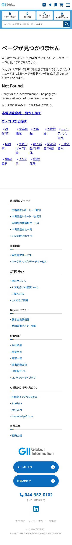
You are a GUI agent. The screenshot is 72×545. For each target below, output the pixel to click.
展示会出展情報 (21, 319)
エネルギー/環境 (21, 148)
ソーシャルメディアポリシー (36, 529)
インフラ (21, 161)
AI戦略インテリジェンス (24, 396)
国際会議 (17, 435)
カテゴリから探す (14, 121)
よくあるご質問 (20, 300)
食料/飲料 (7, 161)
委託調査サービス (21, 255)
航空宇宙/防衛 (50, 146)
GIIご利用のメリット (22, 235)
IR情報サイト (19, 371)
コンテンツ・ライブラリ (23, 377)
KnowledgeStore (22, 416)
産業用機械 (22, 131)
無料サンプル (19, 280)
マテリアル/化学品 (63, 133)
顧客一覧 (17, 358)
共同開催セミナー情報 (24, 325)
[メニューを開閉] (68, 5)
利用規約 (52, 520)
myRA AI (17, 409)
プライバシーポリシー (37, 520)
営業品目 (17, 351)
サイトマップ (20, 520)
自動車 (6, 146)
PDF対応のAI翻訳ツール (25, 287)
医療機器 (50, 131)
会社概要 (17, 345)
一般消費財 (64, 146)
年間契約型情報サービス (25, 222)
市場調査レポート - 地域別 (26, 216)
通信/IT (5, 131)
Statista (17, 403)
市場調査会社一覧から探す (21, 112)
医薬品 (34, 131)
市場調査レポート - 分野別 (26, 210)
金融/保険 (35, 161)
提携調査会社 (19, 364)
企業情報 (15, 336)
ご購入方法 (18, 293)
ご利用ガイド (17, 271)
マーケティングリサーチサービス (29, 261)
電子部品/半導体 (36, 148)
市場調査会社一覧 (22, 229)
